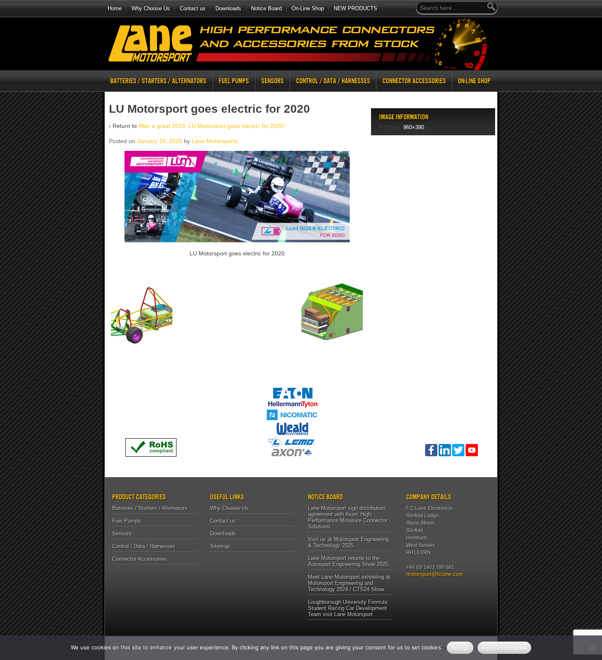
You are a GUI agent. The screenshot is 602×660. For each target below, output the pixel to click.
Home (115, 8)
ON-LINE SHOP (474, 81)
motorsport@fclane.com (431, 574)
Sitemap (220, 546)
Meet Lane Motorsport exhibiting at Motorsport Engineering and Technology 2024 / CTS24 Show (349, 583)
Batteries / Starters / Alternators (158, 81)
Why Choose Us (150, 8)
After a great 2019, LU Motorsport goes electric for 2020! (211, 126)
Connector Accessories (414, 81)
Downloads (228, 8)
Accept (460, 647)
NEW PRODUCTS (355, 8)
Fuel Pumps (234, 81)
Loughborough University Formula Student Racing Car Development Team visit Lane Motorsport (347, 608)
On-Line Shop (308, 8)
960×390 (413, 127)
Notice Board (266, 8)
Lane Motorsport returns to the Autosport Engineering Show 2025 (348, 561)
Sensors (272, 81)
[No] (592, 648)
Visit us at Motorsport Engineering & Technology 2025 (348, 542)
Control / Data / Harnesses (333, 81)
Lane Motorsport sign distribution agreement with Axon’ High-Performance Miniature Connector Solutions (347, 517)
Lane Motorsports (215, 141)
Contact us (193, 8)
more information (504, 647)
